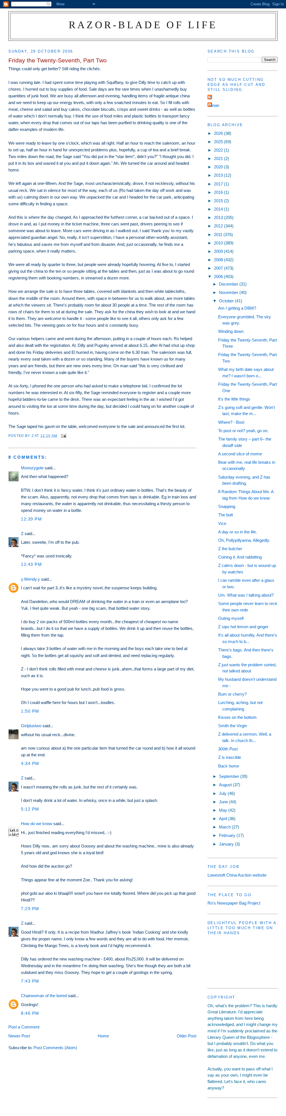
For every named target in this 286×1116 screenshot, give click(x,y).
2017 (219, 184)
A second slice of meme (240, 453)
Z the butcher (230, 548)
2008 (219, 259)
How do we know (36, 823)
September (229, 776)
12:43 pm (31, 564)
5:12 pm (30, 809)
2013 (219, 217)
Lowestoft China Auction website (237, 875)
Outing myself (231, 618)
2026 (219, 133)
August (226, 784)
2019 (219, 175)
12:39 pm (31, 519)
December (229, 284)
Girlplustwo (31, 725)
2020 (219, 166)
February (228, 835)
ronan (214, 105)
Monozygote (32, 467)
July (223, 793)
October (227, 300)
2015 (219, 200)
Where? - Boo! (231, 422)
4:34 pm (30, 763)
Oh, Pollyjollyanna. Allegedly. (244, 540)
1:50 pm (30, 711)
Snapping (226, 506)
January (227, 844)
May (223, 810)
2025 (219, 141)
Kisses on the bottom (237, 717)
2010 (219, 243)
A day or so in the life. (237, 531)
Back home (228, 766)
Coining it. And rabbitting (240, 557)
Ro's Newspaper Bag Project (234, 903)
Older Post (186, 1035)
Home (103, 1035)
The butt (225, 514)
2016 (219, 192)
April (223, 818)
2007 (219, 268)
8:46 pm (30, 1013)
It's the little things (234, 399)
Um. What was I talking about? (246, 595)
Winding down (231, 331)
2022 (219, 150)
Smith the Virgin (232, 725)
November (229, 292)
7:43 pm (30, 981)
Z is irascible (229, 757)
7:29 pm (30, 908)
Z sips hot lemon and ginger (243, 626)
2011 (218, 234)
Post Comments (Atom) (55, 1047)
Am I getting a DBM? (237, 308)
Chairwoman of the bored (44, 995)
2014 (219, 209)
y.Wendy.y (30, 579)
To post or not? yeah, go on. (243, 430)
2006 (219, 276)
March (225, 827)
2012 (219, 225)
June (224, 801)
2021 (219, 158)
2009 (219, 251)
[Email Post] (63, 435)
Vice (222, 523)
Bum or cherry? (232, 694)
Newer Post (19, 1035)
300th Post (228, 749)
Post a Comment (23, 1027)
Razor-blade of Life (143, 24)
